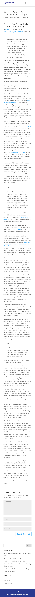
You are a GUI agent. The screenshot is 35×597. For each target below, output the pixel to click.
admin (6, 17)
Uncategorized (8, 583)
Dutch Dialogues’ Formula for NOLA (14, 561)
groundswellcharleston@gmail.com (17, 594)
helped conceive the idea (17, 152)
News (18, 17)
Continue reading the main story (13, 32)
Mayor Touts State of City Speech (14, 558)
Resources (7, 581)
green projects (16, 229)
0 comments (25, 17)
